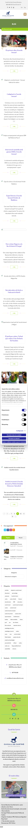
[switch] (24, 415)
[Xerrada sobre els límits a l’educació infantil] (14, 282)
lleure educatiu (8, 625)
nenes (6, 634)
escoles (6, 607)
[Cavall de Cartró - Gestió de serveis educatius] (8, 14)
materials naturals (17, 625)
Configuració (19, 430)
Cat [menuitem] (21, 7)
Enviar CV (18, 4)
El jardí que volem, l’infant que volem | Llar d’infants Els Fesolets (14, 338)
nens (11, 634)
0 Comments (20, 546)
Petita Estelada (8, 637)
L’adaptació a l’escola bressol (14, 95)
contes (6, 599)
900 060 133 (9, 4)
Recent (20, 537)
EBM (14, 602)
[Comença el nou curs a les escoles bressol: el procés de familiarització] (14, 789)
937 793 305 (15, 672)
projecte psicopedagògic (10, 640)
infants (21, 619)
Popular (8, 537)
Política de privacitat (12, 813)
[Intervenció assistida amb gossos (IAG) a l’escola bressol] (14, 141)
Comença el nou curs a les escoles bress (16, 795)
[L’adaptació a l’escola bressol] (14, 86)
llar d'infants (15, 622)
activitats (6, 590)
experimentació (8, 616)
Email (14, 4)
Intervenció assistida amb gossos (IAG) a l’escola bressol (14, 151)
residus (20, 643)
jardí (6, 622)
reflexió (14, 643)
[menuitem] (21, 7)
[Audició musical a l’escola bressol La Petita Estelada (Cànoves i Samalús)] (14, 473)
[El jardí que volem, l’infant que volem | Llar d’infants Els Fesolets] (14, 328)
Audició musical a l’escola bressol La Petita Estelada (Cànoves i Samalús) (14, 483)
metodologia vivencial (9, 631)
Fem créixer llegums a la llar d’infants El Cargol (14, 245)
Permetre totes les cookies (14, 435)
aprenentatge (14, 593)
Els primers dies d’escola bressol (14, 51)
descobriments (8, 602)
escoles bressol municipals (10, 610)
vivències (14, 648)
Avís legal (4, 813)
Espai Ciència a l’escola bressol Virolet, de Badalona (14, 197)
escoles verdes (18, 613)
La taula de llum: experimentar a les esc (16, 543)
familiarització (16, 616)
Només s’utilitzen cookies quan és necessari (14, 442)
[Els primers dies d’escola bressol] (14, 42)
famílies (6, 619)
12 (12, 516)
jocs (10, 622)
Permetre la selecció (14, 438)
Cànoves (20, 599)
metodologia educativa (9, 628)
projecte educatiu (16, 637)
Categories (14, 572)
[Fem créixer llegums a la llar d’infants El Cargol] (14, 236)
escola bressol (7, 604)
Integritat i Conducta (6, 817)
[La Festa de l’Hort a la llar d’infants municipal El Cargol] (14, 379)
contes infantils (13, 599)
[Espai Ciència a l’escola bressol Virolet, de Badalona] (14, 187)
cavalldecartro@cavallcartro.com (15, 678)
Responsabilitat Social (16, 645)
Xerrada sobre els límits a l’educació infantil (14, 291)
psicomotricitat (8, 643)
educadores (19, 602)
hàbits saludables (13, 619)
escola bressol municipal (18, 604)
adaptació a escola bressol (16, 590)
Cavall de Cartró (15, 596)
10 (20, 513)
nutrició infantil (17, 634)
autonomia (7, 596)
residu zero (7, 645)
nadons (17, 631)
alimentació (7, 593)
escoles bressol (13, 607)
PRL (14, 817)
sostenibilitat (7, 648)
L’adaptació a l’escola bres (16, 556)
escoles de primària (9, 613)
